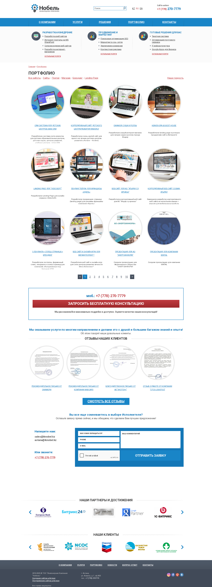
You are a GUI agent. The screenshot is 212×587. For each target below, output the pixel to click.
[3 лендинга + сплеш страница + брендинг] (47, 244)
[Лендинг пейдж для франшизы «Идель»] (86, 181)
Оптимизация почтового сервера (163, 41)
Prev (30, 512)
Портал (55, 78)
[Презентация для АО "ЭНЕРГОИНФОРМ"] (125, 244)
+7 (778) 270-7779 (106, 296)
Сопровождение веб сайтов (58, 46)
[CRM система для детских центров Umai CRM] (47, 118)
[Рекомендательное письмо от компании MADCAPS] (83, 379)
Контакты (148, 565)
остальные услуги (53, 56)
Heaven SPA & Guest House (164, 125)
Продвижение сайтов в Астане (45, 581)
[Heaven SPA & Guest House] (164, 118)
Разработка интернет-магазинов (55, 50)
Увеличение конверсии (112, 46)
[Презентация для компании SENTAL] (164, 244)
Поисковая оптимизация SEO (114, 38)
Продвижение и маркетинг (108, 33)
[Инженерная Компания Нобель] (45, 12)
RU (137, 8)
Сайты (46, 78)
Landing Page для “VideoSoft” (48, 189)
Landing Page (91, 78)
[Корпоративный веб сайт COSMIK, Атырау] (164, 181)
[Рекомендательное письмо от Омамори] (46, 379)
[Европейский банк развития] (43, 512)
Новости (112, 565)
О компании (65, 565)
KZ (133, 8)
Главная (31, 67)
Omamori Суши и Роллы (125, 125)
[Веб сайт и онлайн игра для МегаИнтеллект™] (86, 244)
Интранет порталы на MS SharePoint (57, 41)
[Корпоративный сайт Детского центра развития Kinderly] (86, 118)
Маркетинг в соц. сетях (112, 42)
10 (126, 276)
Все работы (34, 78)
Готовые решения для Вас (166, 32)
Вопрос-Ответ (129, 565)
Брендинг (78, 78)
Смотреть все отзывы (106, 401)
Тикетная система (160, 36)
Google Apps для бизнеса (164, 49)
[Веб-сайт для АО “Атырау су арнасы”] (125, 181)
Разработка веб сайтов (56, 36)
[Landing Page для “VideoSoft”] (47, 181)
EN (141, 8)
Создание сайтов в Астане (43, 578)
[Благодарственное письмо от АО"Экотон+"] (120, 379)
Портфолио (42, 67)
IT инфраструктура (161, 46)
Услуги (81, 565)
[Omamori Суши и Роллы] (125, 118)
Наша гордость (175, 78)
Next (182, 512)
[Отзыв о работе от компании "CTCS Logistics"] (157, 379)
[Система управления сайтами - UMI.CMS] (103, 512)
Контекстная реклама (111, 49)
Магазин (66, 78)
